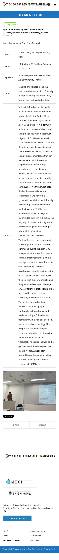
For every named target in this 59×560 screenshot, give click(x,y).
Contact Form (17, 518)
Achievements (35, 536)
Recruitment (34, 540)
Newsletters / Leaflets (11, 540)
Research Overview (37, 531)
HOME (5, 531)
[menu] (49, 4)
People (5, 536)
